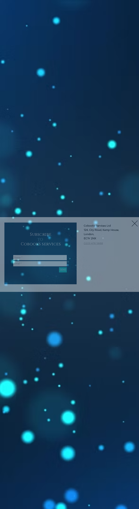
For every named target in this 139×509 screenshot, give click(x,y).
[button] (135, 223)
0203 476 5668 (93, 243)
